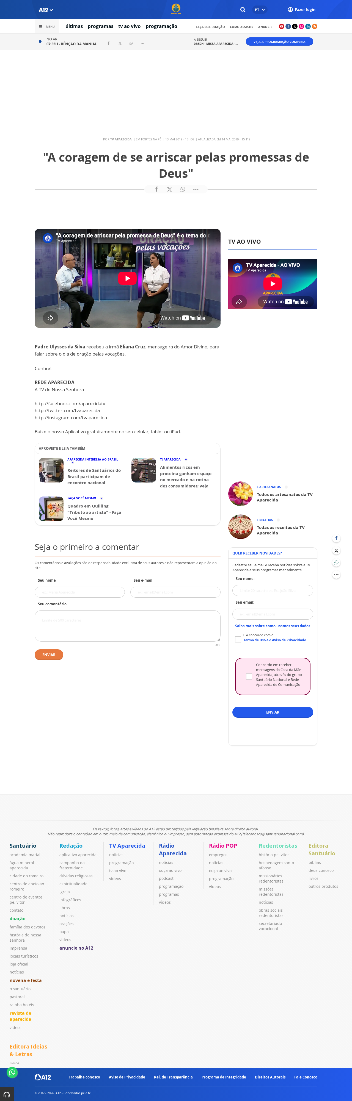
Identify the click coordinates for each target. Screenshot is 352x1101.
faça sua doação (210, 27)
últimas (74, 26)
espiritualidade (73, 883)
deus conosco (321, 870)
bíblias (315, 862)
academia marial (25, 854)
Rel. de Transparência (173, 1077)
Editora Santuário (322, 849)
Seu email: (245, 602)
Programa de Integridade (224, 1077)
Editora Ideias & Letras (28, 1050)
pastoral (17, 996)
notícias (17, 972)
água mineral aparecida (22, 865)
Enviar (49, 654)
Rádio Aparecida (173, 849)
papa (64, 931)
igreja (64, 891)
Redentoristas (278, 845)
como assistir (241, 27)
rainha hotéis (22, 1004)
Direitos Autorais (270, 1077)
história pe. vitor (274, 854)
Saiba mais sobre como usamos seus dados (272, 625)
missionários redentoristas (271, 878)
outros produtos (323, 886)
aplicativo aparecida (78, 854)
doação (18, 919)
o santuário (20, 988)
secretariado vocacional (270, 926)
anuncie (265, 27)
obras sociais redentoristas (271, 913)
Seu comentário (52, 603)
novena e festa (26, 980)
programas (100, 26)
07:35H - (71, 43)
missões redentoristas (271, 891)
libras (64, 907)
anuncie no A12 (76, 948)
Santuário (23, 845)
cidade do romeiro (26, 875)
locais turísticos (24, 956)
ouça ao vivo (170, 870)
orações (66, 923)
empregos (218, 854)
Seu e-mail (143, 580)
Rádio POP (223, 845)
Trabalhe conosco (84, 1077)
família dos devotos (27, 927)
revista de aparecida (20, 1016)
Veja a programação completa (280, 42)
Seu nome (47, 580)
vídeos (15, 1027)
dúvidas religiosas (76, 875)
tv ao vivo (129, 26)
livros (313, 878)
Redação (70, 845)
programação (161, 26)
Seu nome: (245, 578)
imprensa (18, 948)
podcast (166, 878)
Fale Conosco (305, 1077)
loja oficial (19, 964)
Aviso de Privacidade (127, 1077)
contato (16, 910)
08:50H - (216, 43)
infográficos (70, 899)
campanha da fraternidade (72, 865)
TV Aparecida (127, 845)
